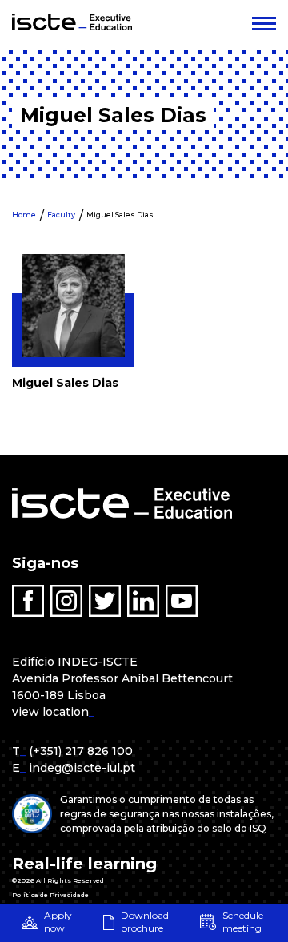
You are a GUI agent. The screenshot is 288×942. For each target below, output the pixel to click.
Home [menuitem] (24, 214)
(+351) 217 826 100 (81, 751)
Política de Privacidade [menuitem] (50, 895)
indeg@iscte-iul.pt (82, 768)
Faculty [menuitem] (61, 214)
